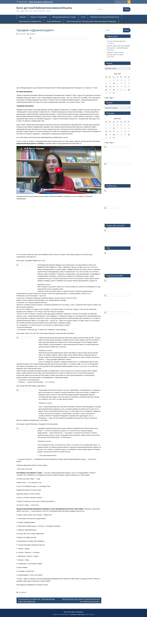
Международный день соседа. (64, 17)
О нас (83, 17)
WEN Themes (89, 614)
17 (113, 87)
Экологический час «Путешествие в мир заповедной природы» (91, 21)
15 (106, 87)
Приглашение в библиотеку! (30, 21)
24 (113, 90)
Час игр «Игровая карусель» (116, 41)
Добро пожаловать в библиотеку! (41, 2)
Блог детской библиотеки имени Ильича (44, 8)
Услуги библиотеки (53, 21)
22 (106, 90)
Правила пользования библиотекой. (104, 17)
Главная (22, 17)
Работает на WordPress (61, 614)
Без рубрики (23, 592)
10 (113, 83)
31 (113, 93)
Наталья (32, 34)
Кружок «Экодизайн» (39, 17)
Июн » (112, 98)
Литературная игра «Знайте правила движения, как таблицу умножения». (81, 600)
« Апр (106, 98)
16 (110, 87)
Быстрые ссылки (121, 2)
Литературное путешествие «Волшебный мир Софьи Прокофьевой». (36, 600)
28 (129, 90)
